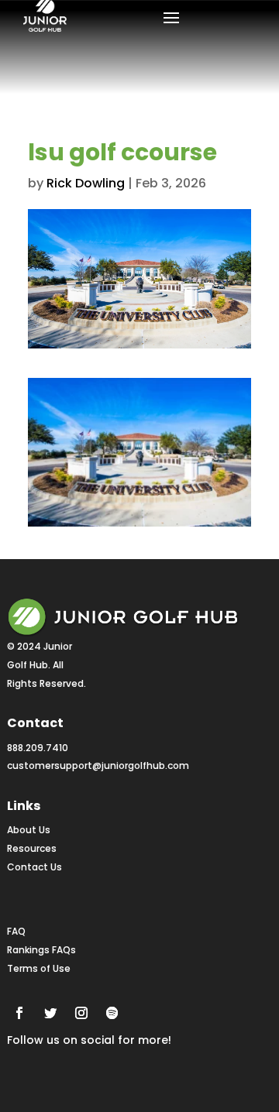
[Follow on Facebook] (19, 1012)
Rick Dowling (85, 183)
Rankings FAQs (41, 949)
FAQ (16, 931)
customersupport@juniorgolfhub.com (98, 765)
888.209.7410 (37, 747)
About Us (28, 829)
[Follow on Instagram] (81, 1012)
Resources (32, 848)
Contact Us (34, 866)
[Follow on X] (50, 1012)
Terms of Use (39, 968)
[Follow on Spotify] (112, 1012)
